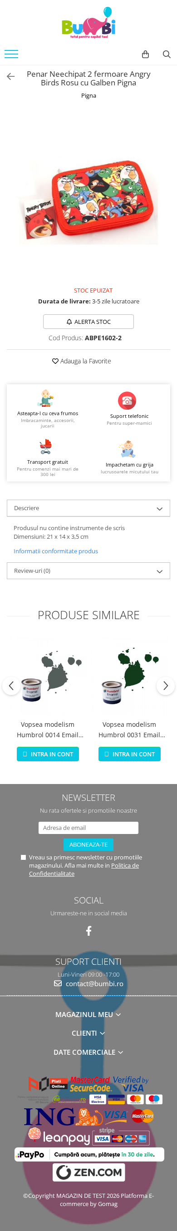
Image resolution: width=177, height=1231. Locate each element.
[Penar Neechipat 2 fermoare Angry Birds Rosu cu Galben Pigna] (88, 193)
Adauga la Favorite (85, 361)
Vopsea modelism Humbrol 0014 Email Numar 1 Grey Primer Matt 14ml (47, 730)
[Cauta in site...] (167, 54)
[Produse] (12, 57)
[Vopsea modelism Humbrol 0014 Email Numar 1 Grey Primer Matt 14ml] (48, 676)
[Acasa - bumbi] (88, 23)
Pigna (88, 95)
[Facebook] (89, 931)
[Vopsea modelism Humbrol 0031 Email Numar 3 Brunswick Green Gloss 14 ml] (129, 676)
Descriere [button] (26, 508)
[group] (88, 193)
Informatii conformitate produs (56, 551)
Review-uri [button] (32, 570)
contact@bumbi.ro (93, 983)
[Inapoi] (7, 76)
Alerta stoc (92, 322)
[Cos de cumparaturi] (145, 54)
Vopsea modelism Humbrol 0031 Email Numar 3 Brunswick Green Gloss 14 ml (129, 730)
